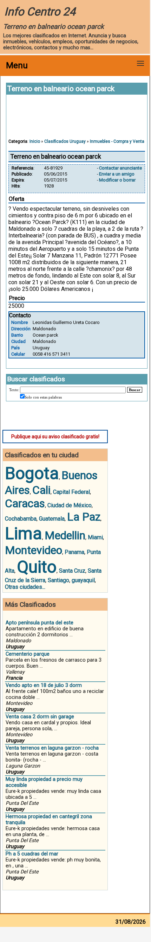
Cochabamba (21, 518)
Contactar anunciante (120, 168)
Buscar (134, 390)
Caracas (25, 503)
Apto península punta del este (39, 623)
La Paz (83, 516)
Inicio (34, 141)
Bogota (32, 473)
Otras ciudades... (25, 587)
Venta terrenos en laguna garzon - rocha (52, 748)
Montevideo (33, 550)
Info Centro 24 (40, 11)
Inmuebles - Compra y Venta (117, 141)
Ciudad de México (69, 505)
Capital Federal (71, 492)
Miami (95, 537)
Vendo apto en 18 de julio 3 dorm (44, 685)
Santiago (58, 580)
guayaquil (83, 580)
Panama (74, 552)
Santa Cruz (72, 570)
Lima (23, 533)
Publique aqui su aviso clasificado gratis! (55, 436)
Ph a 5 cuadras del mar (32, 854)
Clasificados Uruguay (65, 141)
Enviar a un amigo (116, 174)
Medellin (65, 535)
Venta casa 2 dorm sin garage (40, 717)
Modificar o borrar (117, 180)
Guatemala (52, 518)
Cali (41, 490)
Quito (37, 567)
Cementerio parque (28, 654)
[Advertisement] (77, 120)
